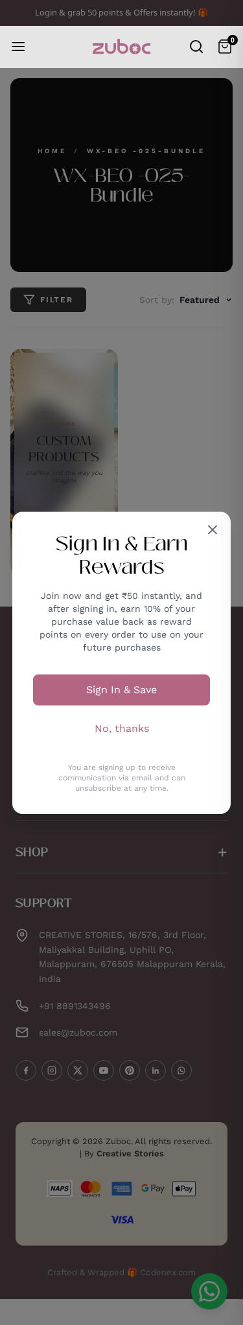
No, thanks (122, 728)
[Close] (212, 529)
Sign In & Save (121, 689)
